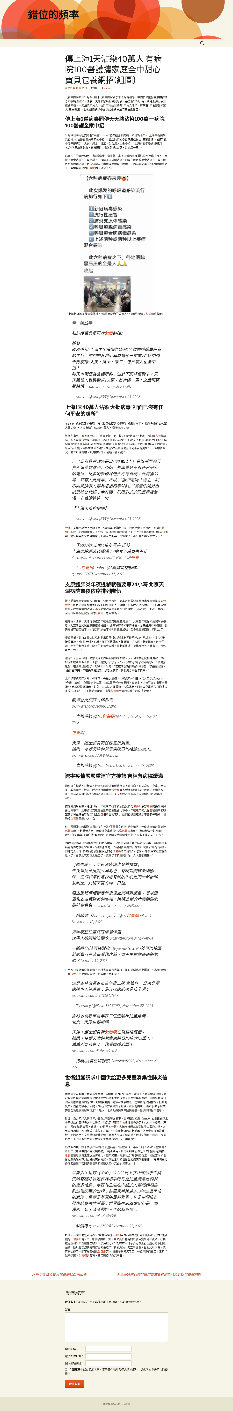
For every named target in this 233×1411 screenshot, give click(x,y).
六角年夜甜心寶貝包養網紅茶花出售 (57, 1274)
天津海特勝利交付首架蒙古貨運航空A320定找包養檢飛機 (160, 1274)
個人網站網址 (73, 1363)
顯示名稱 (71, 1349)
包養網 (91, 168)
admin (107, 88)
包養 (148, 314)
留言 (68, 1309)
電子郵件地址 (74, 1356)
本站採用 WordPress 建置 (116, 1404)
